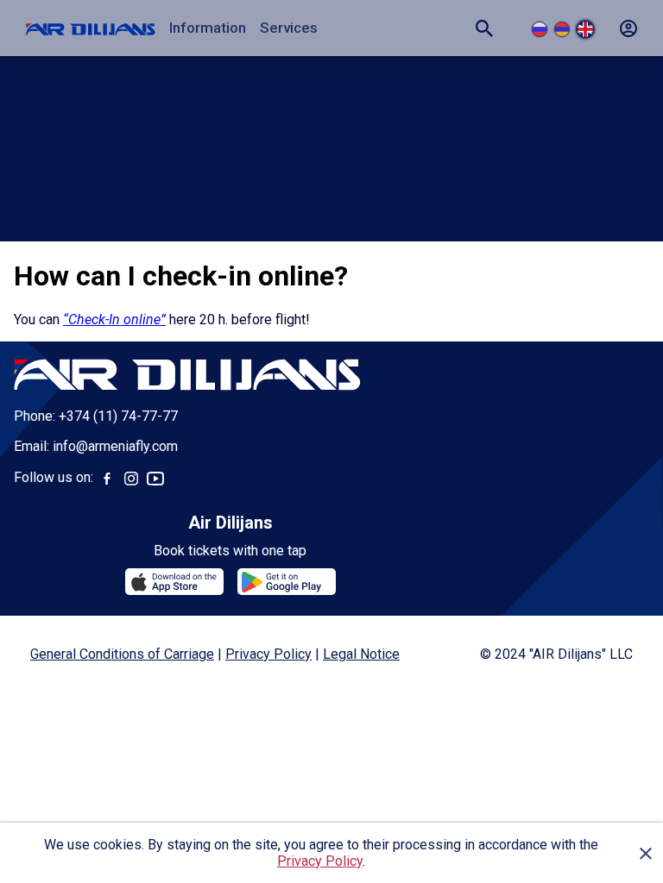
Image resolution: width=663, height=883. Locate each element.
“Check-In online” (114, 319)
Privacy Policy (320, 861)
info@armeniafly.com (115, 446)
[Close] (645, 852)
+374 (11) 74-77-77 (118, 416)
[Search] (484, 28)
